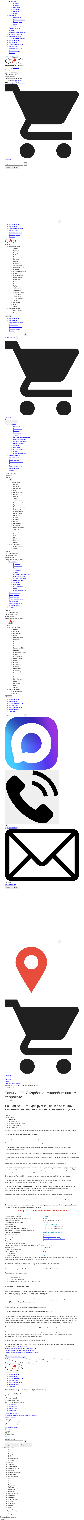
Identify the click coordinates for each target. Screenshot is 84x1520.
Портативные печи (15, 49)
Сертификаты (18, 26)
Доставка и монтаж (15, 34)
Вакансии (16, 7)
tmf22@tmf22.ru (17, 80)
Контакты (16, 3)
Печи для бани (14, 40)
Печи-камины (13, 46)
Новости (16, 11)
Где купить (12, 15)
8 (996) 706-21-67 (11, 828)
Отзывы (11, 30)
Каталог (8, 316)
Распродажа (17, 22)
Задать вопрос (11, 422)
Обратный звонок (12, 167)
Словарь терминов (19, 453)
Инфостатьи (13, 1408)
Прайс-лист (13, 1406)
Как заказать (17, 18)
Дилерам (16, 9)
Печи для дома (14, 42)
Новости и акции (18, 443)
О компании (13, 1)
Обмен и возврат (19, 38)
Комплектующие (14, 51)
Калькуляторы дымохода (17, 32)
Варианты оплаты (19, 20)
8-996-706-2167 (10, 56)
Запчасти (12, 53)
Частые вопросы (14, 28)
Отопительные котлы (16, 44)
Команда (16, 5)
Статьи (15, 13)
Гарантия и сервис (15, 36)
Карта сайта (13, 1410)
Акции (15, 24)
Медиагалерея (18, 449)
